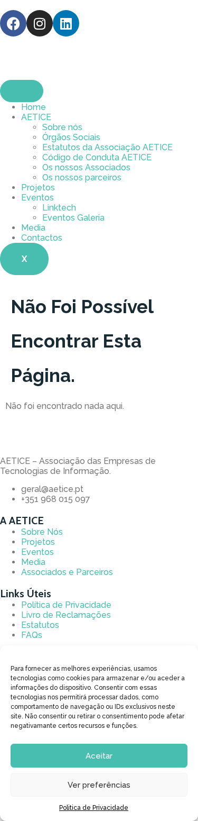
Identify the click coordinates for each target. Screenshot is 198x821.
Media (33, 228)
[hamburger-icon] (21, 91)
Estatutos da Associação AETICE (107, 147)
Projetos (38, 188)
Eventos (37, 198)
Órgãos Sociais (71, 137)
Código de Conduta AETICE (97, 157)
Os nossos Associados (86, 167)
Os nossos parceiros (81, 177)
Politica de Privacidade (93, 807)
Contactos (41, 238)
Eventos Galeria (73, 218)
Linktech (59, 208)
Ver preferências (99, 785)
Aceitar (99, 756)
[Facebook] (13, 23)
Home (33, 107)
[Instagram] (39, 23)
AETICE (36, 117)
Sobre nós (62, 127)
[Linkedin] (66, 23)
